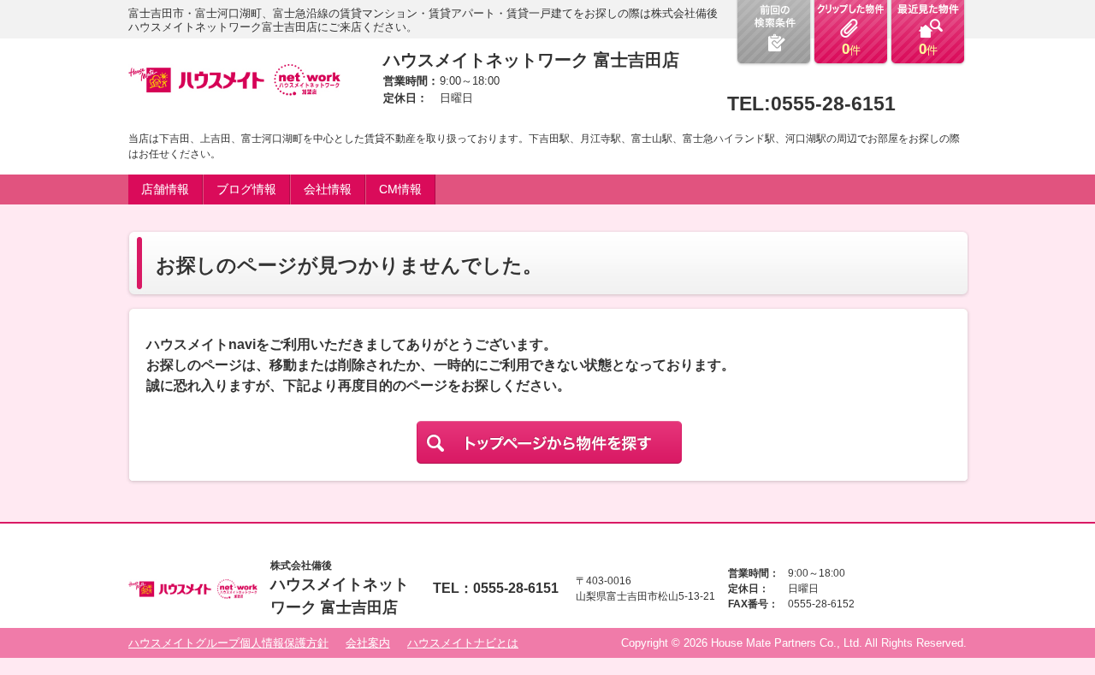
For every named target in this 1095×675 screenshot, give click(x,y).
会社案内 (368, 643)
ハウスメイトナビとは (462, 643)
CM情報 (400, 189)
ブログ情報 (246, 189)
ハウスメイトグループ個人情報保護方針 (228, 643)
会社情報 (328, 189)
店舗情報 (165, 189)
